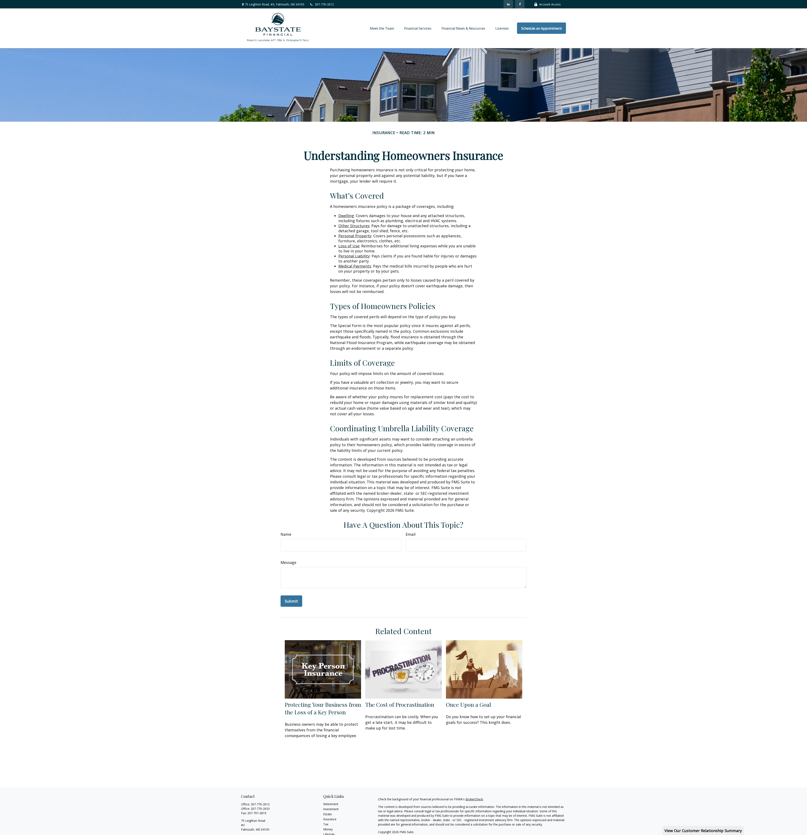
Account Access (550, 4)
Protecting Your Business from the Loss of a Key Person (323, 708)
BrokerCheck (474, 799)
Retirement (330, 804)
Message (288, 562)
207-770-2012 (324, 4)
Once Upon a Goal (468, 704)
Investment (331, 809)
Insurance (329, 819)
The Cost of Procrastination (399, 704)
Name (286, 534)
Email (410, 534)
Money (328, 829)
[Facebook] (520, 4)
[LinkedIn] (508, 4)
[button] (382, 28)
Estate (327, 814)
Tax (325, 824)
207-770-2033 (260, 809)
